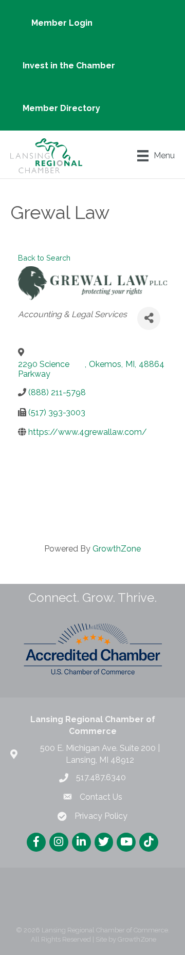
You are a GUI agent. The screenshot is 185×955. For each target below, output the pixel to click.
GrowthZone (116, 549)
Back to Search (44, 257)
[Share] (148, 318)
